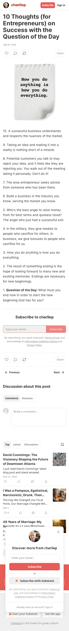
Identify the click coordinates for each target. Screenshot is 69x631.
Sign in (61, 5)
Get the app (52, 614)
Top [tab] (7, 444)
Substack (16, 623)
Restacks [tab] (27, 398)
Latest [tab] (17, 444)
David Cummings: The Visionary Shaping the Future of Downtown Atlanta (25, 459)
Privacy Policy (46, 596)
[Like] (6, 53)
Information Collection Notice (41, 341)
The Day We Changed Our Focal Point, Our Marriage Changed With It (25, 501)
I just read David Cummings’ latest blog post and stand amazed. (24, 470)
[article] (34, 468)
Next (57, 372)
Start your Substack (25, 614)
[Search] (62, 444)
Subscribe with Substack (37, 581)
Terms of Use (52, 337)
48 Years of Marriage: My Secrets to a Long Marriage (24, 524)
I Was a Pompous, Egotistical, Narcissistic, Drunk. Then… (25, 493)
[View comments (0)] (15, 53)
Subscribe (48, 5)
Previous (14, 372)
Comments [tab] (11, 398)
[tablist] (19, 398)
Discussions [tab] (31, 444)
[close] (58, 532)
